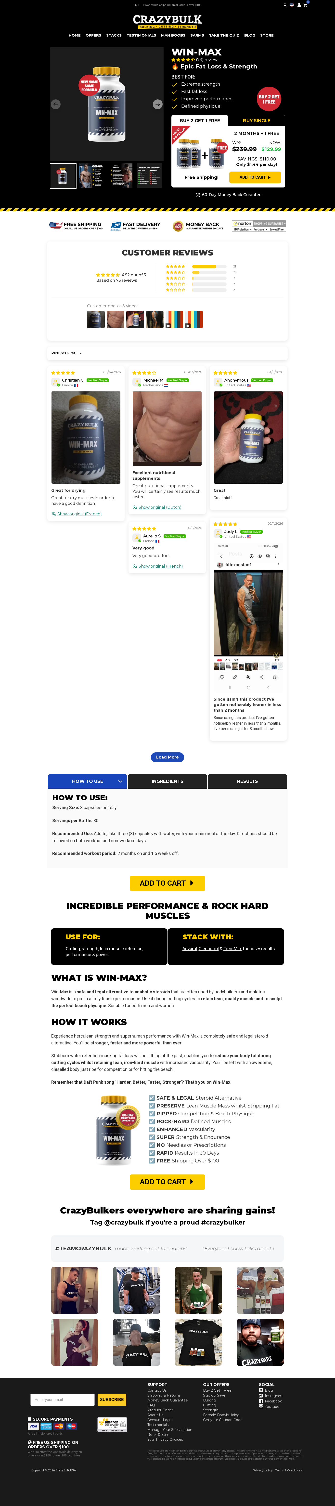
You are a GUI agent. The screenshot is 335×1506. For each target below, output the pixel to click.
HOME (75, 35)
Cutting (209, 1405)
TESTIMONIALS (141, 35)
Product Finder (160, 1410)
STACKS (114, 35)
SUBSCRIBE (112, 1400)
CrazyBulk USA (66, 1470)
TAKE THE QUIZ (224, 35)
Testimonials (157, 1425)
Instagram (274, 1396)
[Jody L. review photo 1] (248, 618)
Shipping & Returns (163, 1395)
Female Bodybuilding (221, 1415)
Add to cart (253, 177)
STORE (267, 35)
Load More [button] (167, 757)
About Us (155, 1415)
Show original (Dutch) (160, 507)
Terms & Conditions (288, 1470)
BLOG (249, 35)
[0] (305, 4)
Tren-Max (232, 948)
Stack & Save (214, 1395)
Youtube (272, 1406)
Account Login (160, 1420)
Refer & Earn (158, 1434)
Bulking (209, 1400)
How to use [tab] (87, 781)
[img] (63, 373)
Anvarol (189, 948)
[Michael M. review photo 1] (167, 428)
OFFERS (93, 35)
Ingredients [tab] (167, 781)
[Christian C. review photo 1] (86, 437)
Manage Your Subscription (169, 1429)
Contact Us (157, 1390)
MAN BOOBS (173, 35)
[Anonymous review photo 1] (248, 437)
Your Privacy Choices (165, 1439)
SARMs (197, 35)
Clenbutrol (209, 948)
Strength (211, 1410)
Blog (269, 1390)
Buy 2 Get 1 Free (217, 1390)
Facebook (273, 1401)
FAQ (151, 1405)
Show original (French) (79, 514)
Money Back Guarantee (167, 1400)
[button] (158, 104)
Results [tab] (247, 781)
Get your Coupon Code (223, 1420)
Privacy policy (263, 1470)
